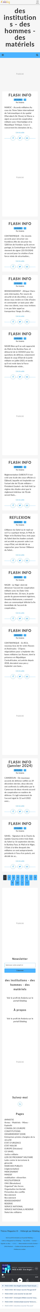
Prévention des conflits (14, 1192)
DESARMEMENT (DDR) (14, 1134)
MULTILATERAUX (12, 1181)
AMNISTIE (9, 1120)
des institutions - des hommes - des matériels (20, 28)
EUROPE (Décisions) (13, 1149)
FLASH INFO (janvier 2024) (20, 764)
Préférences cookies (19, 1249)
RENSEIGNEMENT (12, 1201)
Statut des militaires (13, 1212)
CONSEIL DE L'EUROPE (14, 1128)
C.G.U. (15, 1243)
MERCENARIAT (11, 1172)
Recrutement (10, 1195)
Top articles (26, 1240)
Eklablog (35, 1231)
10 (17, 883)
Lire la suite (20, 132)
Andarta (24, 998)
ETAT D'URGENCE (12, 1143)
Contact (34, 1240)
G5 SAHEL (9, 1152)
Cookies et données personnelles (24, 1246)
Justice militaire (11, 1154)
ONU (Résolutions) (12, 1183)
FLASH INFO (20, 95)
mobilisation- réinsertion (15, 1178)
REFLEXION (20, 517)
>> (27, 883)
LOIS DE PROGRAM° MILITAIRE (18, 1157)
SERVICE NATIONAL (13, 1207)
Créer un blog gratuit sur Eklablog (11, 1240)
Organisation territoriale (15, 1189)
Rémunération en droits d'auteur (28, 1243)
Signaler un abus (6, 1243)
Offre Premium (8, 1246)
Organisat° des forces (13, 1186)
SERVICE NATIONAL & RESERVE (18, 1209)
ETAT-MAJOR (10, 1146)
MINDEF (8, 1175)
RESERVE (8, 1204)
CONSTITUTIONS (12, 1131)
